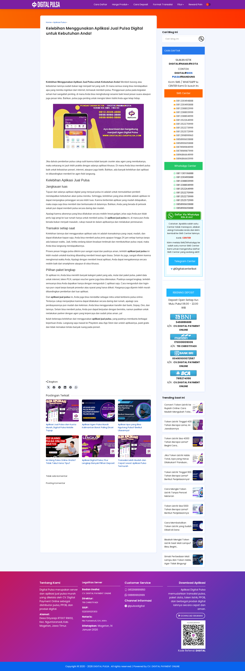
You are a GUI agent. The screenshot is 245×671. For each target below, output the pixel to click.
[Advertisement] (98, 60)
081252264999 (184, 188)
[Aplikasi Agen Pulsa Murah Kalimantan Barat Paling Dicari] (98, 410)
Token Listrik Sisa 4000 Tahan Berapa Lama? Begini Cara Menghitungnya (176, 442)
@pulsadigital (136, 606)
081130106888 (184, 173)
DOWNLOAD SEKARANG (191, 615)
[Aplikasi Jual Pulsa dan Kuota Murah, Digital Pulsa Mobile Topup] (62, 410)
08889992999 (136, 595)
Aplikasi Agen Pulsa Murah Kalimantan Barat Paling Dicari (97, 426)
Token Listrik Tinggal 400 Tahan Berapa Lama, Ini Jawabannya (178, 425)
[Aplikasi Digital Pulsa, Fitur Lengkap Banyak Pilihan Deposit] (98, 446)
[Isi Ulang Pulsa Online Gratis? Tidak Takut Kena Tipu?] (62, 446)
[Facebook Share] (53, 387)
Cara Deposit (140, 4)
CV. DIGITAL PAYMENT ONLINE (163, 666)
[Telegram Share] (59, 387)
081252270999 (184, 192)
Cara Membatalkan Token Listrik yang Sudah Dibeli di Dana (178, 526)
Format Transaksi (163, 4)
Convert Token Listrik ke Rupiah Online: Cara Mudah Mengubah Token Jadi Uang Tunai (178, 408)
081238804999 (184, 184)
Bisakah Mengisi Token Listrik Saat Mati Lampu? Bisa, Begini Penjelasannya (177, 543)
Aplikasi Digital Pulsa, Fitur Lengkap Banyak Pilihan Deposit (98, 462)
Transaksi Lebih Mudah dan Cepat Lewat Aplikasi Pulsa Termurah (132, 463)
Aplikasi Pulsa (59, 22)
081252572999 (184, 200)
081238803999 (184, 181)
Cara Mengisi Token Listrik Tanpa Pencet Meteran (175, 492)
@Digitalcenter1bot (184, 268)
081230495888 (184, 177)
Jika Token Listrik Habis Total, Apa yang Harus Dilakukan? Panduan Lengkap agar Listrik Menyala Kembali (177, 459)
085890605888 (184, 208)
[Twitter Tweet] (48, 387)
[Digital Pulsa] (46, 4)
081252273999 (184, 196)
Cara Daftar (100, 4)
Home (49, 22)
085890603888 (184, 204)
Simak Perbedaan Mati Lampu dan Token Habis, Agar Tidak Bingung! (177, 560)
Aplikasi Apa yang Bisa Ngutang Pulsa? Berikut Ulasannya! (130, 427)
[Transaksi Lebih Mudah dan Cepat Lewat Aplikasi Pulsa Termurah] (134, 446)
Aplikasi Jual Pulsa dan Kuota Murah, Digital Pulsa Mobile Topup (61, 427)
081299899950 (136, 589)
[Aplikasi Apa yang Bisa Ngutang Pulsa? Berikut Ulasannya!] (134, 410)
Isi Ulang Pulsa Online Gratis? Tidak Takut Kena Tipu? (61, 462)
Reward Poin (195, 4)
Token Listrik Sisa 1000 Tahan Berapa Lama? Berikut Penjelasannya (176, 509)
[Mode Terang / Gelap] (208, 4)
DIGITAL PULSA (101, 666)
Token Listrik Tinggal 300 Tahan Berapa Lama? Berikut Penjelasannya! (177, 476)
